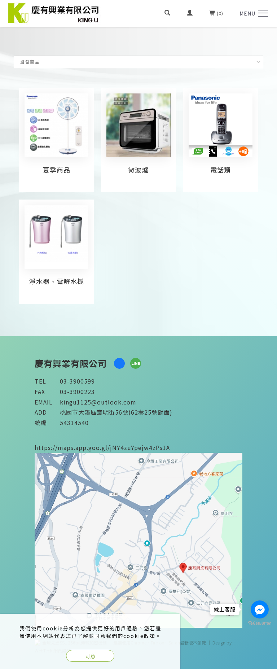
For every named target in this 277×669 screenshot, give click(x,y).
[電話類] (220, 124)
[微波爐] (138, 124)
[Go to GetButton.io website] (259, 623)
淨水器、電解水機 (56, 281)
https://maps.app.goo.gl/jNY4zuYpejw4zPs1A (102, 447)
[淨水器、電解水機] (56, 232)
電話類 (220, 169)
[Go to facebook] (260, 609)
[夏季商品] (56, 124)
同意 (90, 656)
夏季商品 (56, 169)
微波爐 (138, 169)
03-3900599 (77, 381)
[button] (167, 13)
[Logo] (54, 12)
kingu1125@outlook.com (98, 402)
